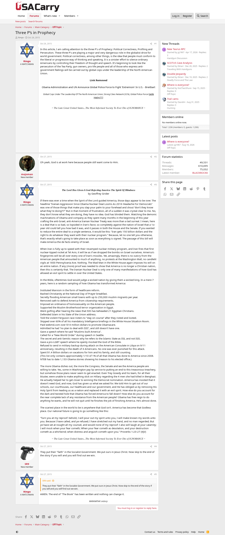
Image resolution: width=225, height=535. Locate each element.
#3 (155, 184)
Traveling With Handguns (179, 69)
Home (21, 15)
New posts (20, 21)
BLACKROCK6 (200, 172)
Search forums (35, 21)
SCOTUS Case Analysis (179, 62)
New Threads (170, 44)
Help (193, 531)
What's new (50, 15)
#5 (155, 474)
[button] (59, 16)
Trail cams (172, 98)
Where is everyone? (178, 84)
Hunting (171, 107)
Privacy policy (182, 531)
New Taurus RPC (176, 49)
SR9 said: (46, 480)
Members (69, 15)
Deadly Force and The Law (180, 80)
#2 (155, 156)
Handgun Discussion (177, 58)
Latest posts (170, 136)
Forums (34, 15)
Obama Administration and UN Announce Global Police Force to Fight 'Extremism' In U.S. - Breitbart (98, 87)
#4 (155, 446)
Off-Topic (171, 94)
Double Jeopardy (176, 73)
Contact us (150, 531)
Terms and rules (165, 531)
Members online (172, 117)
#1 (155, 43)
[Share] (151, 44)
